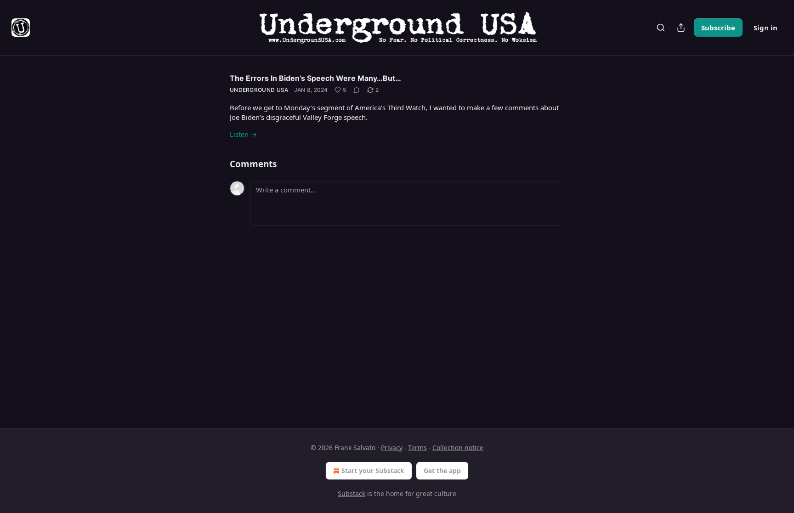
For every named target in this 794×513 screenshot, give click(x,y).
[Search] (661, 27)
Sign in (765, 27)
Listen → (243, 134)
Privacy (392, 447)
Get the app (442, 470)
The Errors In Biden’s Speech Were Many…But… (315, 78)
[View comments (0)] (357, 90)
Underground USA (259, 89)
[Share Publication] (681, 27)
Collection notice (457, 447)
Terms (417, 447)
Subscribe (718, 27)
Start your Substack (372, 470)
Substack (351, 493)
